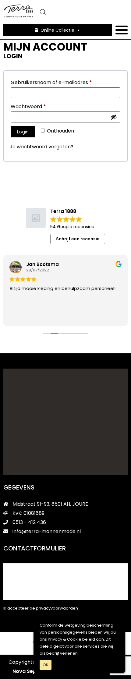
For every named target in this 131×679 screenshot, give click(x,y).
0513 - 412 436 (28, 522)
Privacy (55, 639)
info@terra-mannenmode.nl (46, 531)
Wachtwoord (37, 106)
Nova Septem (29, 671)
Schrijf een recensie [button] (78, 239)
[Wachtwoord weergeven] (113, 117)
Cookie (74, 639)
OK (45, 665)
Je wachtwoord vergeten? (41, 146)
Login (23, 132)
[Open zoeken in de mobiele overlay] (81, 12)
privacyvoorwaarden (57, 608)
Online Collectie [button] (57, 30)
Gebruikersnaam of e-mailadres (60, 82)
